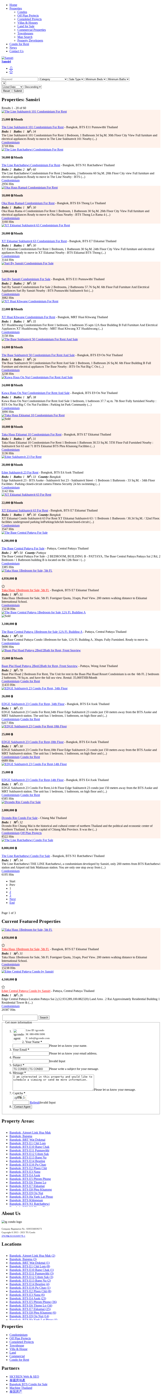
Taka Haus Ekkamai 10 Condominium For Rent (31, 434)
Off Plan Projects (28, 15)
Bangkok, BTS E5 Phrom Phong (30, 1179)
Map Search (24, 37)
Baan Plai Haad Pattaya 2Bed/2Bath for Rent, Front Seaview (40, 666)
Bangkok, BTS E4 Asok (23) (27, 1298)
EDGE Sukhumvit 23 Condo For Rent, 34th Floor (33, 704)
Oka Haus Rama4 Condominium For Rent (28, 203)
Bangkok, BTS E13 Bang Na (27, 1157)
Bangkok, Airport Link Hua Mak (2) (32, 1255)
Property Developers (30, 40)
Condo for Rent (19, 44)
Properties (15, 8)
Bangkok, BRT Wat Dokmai (27, 1139)
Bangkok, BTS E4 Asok (24, 1175)
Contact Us (16, 51)
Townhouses (25, 33)
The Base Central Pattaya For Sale (23, 548)
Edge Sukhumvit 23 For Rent (20, 472)
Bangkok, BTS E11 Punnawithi (29, 1150)
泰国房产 (15, 1391)
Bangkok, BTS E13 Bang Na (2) (30, 1280)
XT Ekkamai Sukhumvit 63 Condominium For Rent (34, 241)
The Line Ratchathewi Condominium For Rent (31, 165)
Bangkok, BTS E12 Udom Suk (29, 1154)
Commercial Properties (31, 29)
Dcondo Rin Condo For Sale (20, 818)
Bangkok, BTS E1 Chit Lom (27, 1143)
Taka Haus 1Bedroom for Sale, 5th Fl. (25, 590)
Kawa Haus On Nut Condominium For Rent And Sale (36, 393)
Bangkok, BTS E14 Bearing (27, 1161)
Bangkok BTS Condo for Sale (28, 1384)
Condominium (11, 142)
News (13, 47)
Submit (18, 90)
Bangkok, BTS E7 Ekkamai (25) (30, 1309)
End (12, 902)
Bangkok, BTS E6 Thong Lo (27, 1182)
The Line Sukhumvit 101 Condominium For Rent (33, 127)
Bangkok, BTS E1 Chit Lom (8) (29, 1266)
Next (12, 899)
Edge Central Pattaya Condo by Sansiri (26, 991)
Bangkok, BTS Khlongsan (26, 1200)
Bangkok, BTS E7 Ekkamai (27, 1186)
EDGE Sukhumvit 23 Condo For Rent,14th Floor (33, 780)
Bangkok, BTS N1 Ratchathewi (29, 1203)
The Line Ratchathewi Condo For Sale (26, 856)
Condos (22, 12)
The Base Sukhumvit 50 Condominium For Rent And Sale (38, 355)
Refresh (35, 1102)
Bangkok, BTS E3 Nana (24, 1171)
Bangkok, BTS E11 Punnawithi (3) (31, 1273)
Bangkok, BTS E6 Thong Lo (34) (30, 1305)
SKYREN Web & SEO (24, 1376)
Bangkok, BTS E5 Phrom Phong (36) (33, 1302)
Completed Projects (29, 19)
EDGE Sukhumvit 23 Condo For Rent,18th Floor (33, 742)
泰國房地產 (17, 1380)
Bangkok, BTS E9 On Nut (26, 1193)
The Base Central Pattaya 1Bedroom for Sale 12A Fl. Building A (42, 631)
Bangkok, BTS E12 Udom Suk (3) (31, 1277)
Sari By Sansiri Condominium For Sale (26, 279)
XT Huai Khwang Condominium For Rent (28, 317)
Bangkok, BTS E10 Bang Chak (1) (31, 1270)
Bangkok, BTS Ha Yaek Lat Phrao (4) (33, 1319)
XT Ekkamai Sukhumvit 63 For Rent (25, 510)
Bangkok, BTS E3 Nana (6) (27, 1294)
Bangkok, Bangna (20, 1136)
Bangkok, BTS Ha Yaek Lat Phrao (31, 1196)
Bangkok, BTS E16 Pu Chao (27, 1164)
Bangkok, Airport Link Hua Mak (30, 1132)
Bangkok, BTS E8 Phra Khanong (30, 1189)
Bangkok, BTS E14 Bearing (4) (29, 1284)
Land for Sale (25, 26)
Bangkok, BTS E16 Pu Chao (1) (29, 1287)
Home (13, 5)
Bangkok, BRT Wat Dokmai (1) (29, 1262)
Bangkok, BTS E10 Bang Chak (29, 1146)
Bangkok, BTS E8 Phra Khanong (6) (32, 1312)
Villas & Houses (27, 22)
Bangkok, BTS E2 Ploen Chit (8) (30, 1291)
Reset (6, 90)
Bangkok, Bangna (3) (23, 1259)
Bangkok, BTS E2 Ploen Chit (28, 1168)
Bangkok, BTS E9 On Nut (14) (29, 1316)
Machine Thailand (20, 1387)
